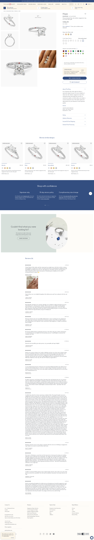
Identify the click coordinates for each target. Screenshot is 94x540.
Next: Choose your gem (75, 78)
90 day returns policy (45, 198)
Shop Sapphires (30, 517)
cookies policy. (6, 536)
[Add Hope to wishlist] (85, 14)
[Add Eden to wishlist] (44, 143)
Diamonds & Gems (42, 4)
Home (5, 11)
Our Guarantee (52, 509)
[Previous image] (3, 152)
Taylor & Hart (9, 4)
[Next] (90, 193)
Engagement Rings (22, 4)
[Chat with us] (91, 537)
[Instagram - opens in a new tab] (47, 534)
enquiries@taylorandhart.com (10, 524)
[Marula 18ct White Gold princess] (12, 158)
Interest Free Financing (68, 124)
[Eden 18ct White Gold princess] (35, 158)
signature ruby (26, 196)
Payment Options (75, 513)
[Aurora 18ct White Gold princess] (81, 158)
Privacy (73, 508)
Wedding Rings (32, 4)
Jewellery (50, 4)
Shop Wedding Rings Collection (33, 516)
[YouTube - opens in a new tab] (53, 534)
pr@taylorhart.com (8, 530)
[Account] (75, 4)
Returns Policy (75, 514)
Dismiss (12, 537)
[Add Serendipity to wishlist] (68, 143)
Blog (50, 513)
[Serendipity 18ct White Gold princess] (58, 158)
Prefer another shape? (82, 38)
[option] (63, 41)
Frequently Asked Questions (55, 508)
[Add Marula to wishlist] (21, 143)
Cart (83, 4)
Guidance (57, 4)
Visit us (71, 4)
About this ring (67, 89)
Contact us (78, 4)
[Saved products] (81, 4)
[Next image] (21, 152)
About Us (64, 4)
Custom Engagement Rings (32, 509)
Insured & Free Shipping (69, 121)
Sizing (64, 115)
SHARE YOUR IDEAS (23, 238)
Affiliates (51, 514)
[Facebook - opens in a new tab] (40, 534)
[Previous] (3, 193)
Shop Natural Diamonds (31, 513)
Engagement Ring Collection (32, 508)
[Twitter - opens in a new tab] (50, 534)
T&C (73, 509)
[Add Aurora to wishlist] (91, 143)
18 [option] (65, 34)
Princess (16, 11)
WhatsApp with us (8, 522)
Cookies (73, 511)
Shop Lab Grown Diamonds (32, 514)
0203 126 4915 (7, 521)
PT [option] (63, 34)
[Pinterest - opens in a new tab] (43, 534)
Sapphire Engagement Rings (32, 511)
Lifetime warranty (67, 118)
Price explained (66, 26)
